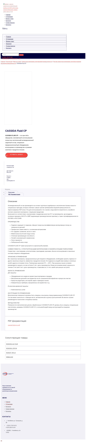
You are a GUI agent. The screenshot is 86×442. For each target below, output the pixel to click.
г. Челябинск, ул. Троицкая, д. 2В (11, 58)
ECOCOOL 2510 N (11, 348)
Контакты (8, 24)
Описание (11, 192)
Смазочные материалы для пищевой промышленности (37, 61)
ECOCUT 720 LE (11, 353)
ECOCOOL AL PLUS (12, 344)
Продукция (9, 61)
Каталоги (8, 20)
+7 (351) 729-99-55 (7, 57)
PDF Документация (14, 194)
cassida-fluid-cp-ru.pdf (14, 325)
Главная (8, 14)
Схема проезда (10, 22)
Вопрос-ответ (10, 18)
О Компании (9, 16)
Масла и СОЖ (17, 61)
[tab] (43, 192)
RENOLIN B (9, 357)
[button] (34, 28)
